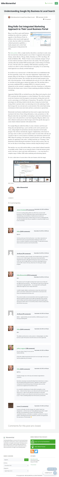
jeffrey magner (21, 348)
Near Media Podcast (40, 446)
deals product (14, 53)
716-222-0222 (50, 3)
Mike (18, 231)
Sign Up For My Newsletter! (42, 441)
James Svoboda (21, 210)
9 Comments (47, 19)
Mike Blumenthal (22, 275)
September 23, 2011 (43, 17)
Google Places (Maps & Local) (27, 17)
